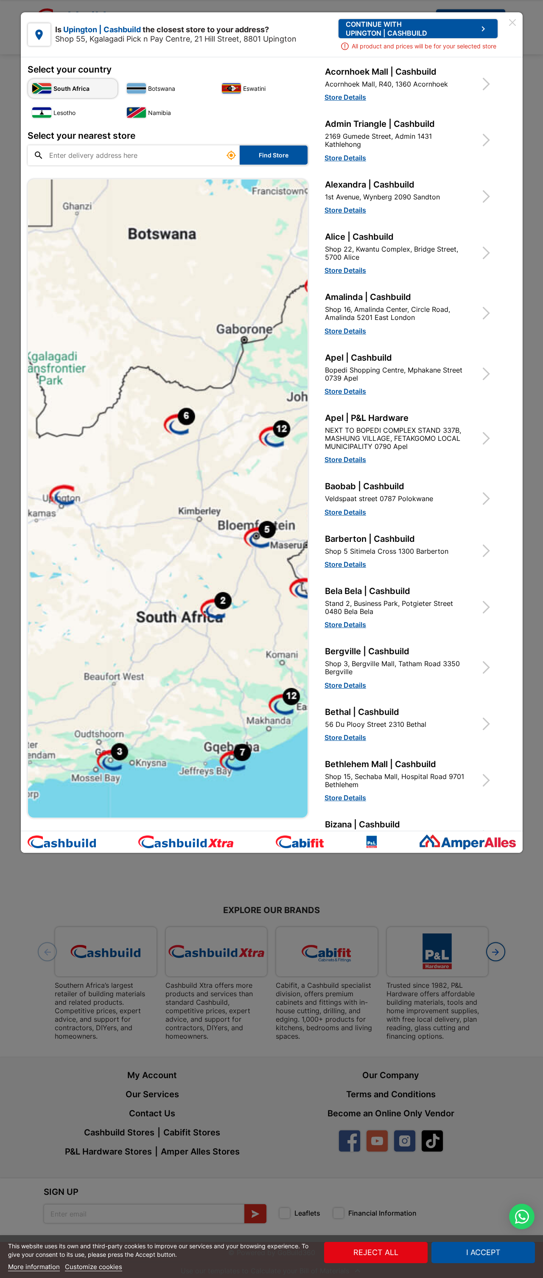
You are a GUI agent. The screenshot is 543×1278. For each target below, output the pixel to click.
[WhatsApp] (522, 1216)
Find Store (273, 155)
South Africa (71, 88)
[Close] (512, 22)
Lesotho (64, 112)
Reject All (375, 1252)
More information (34, 1267)
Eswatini (254, 88)
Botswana (161, 88)
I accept (483, 1252)
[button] (412, 84)
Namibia (159, 112)
